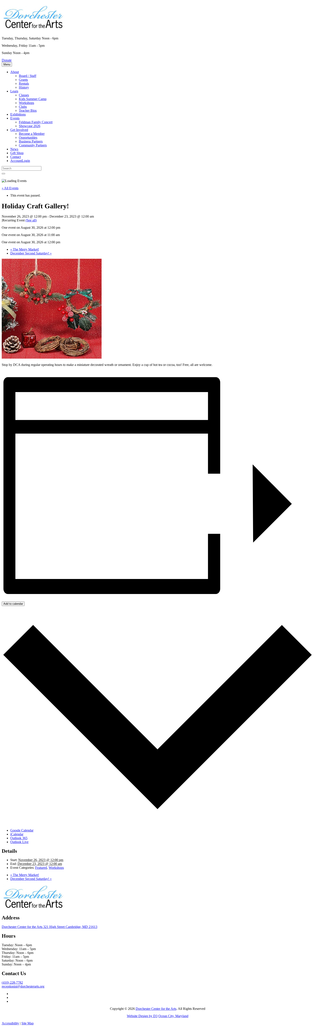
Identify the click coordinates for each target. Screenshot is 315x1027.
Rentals (24, 83)
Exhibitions (18, 114)
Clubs (23, 106)
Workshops (26, 103)
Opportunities (28, 137)
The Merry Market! (24, 249)
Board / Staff (27, 76)
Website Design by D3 (142, 1016)
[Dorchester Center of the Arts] (34, 28)
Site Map (27, 1023)
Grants (23, 79)
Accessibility (10, 1023)
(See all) (31, 220)
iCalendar (16, 834)
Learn (14, 91)
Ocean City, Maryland (173, 1016)
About (14, 72)
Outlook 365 (18, 838)
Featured (41, 867)
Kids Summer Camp (32, 99)
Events (15, 118)
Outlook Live (19, 842)
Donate (7, 60)
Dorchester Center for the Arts (156, 1008)
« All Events (10, 188)
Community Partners (33, 145)
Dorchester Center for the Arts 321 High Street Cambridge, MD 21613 (49, 927)
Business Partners (31, 141)
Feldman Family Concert (35, 122)
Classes (24, 95)
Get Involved (19, 130)
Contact (15, 157)
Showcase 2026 (29, 126)
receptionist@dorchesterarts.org (23, 986)
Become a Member (32, 133)
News (14, 149)
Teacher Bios (28, 110)
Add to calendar (13, 603)
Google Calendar (21, 830)
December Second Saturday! (31, 253)
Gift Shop (17, 153)
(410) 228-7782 (12, 982)
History (24, 87)
